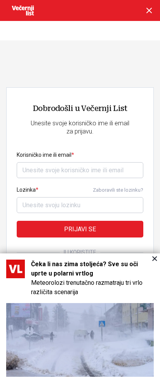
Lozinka (26, 190)
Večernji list (23, 10)
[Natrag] (149, 10)
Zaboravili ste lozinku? (118, 190)
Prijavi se (80, 229)
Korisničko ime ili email (44, 155)
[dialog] (80, 318)
